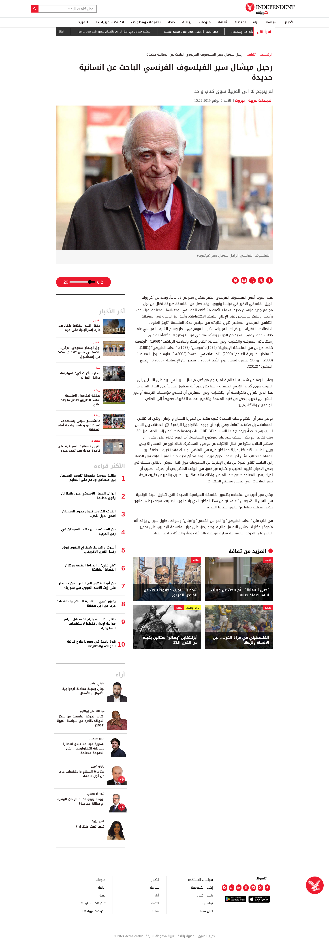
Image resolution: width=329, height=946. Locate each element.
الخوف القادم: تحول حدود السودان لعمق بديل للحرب (89, 513)
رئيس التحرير (204, 895)
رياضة (187, 22)
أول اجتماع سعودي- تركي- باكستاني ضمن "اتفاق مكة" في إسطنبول (79, 352)
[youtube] (246, 887)
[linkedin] (238, 887)
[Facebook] (267, 887)
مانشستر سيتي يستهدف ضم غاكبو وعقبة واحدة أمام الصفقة (79, 425)
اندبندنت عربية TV (109, 22)
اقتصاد (240, 22)
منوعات (205, 22)
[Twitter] (260, 887)
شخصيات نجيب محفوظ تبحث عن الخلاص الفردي (171, 592)
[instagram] (253, 887)
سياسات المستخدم (200, 879)
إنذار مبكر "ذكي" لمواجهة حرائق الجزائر (80, 375)
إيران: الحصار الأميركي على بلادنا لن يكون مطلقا (88, 495)
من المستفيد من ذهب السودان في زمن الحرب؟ (88, 531)
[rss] (224, 887)
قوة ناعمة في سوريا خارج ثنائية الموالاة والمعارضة (91, 644)
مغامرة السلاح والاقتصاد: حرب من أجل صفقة (81, 774)
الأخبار (290, 22)
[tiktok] (232, 887)
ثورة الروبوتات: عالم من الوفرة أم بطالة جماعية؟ (81, 801)
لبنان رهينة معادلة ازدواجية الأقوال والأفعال (83, 691)
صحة (171, 22)
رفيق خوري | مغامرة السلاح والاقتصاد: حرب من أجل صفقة (86, 603)
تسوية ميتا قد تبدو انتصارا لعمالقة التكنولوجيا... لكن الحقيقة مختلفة (84, 748)
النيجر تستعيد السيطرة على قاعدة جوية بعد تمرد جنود (79, 448)
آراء (255, 22)
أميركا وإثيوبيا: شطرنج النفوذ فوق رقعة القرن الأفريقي (89, 549)
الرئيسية (266, 54)
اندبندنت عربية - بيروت (254, 100)
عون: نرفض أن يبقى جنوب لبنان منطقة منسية (212, 31)
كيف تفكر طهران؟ (90, 827)
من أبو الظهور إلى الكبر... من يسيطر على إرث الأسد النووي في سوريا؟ (87, 585)
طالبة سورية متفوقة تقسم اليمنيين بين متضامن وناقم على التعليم (88, 478)
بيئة (98, 367)
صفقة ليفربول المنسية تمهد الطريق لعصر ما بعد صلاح (80, 400)
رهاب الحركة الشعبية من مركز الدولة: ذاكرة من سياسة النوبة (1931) (81, 720)
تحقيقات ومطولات (146, 22)
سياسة (272, 22)
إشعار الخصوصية (202, 887)
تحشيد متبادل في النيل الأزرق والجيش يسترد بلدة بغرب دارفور (134, 31)
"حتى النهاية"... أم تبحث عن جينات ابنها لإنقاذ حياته (240, 592)
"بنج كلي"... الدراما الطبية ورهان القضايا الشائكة (90, 567)
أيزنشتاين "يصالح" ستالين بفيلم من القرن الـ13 (170, 640)
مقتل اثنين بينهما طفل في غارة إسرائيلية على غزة (79, 328)
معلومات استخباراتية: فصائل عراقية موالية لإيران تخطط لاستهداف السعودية (89, 623)
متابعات (95, 440)
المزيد (83, 22)
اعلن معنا (206, 911)
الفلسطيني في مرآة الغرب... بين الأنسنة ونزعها (241, 640)
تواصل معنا (205, 903)
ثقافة (222, 22)
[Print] (235, 280)
